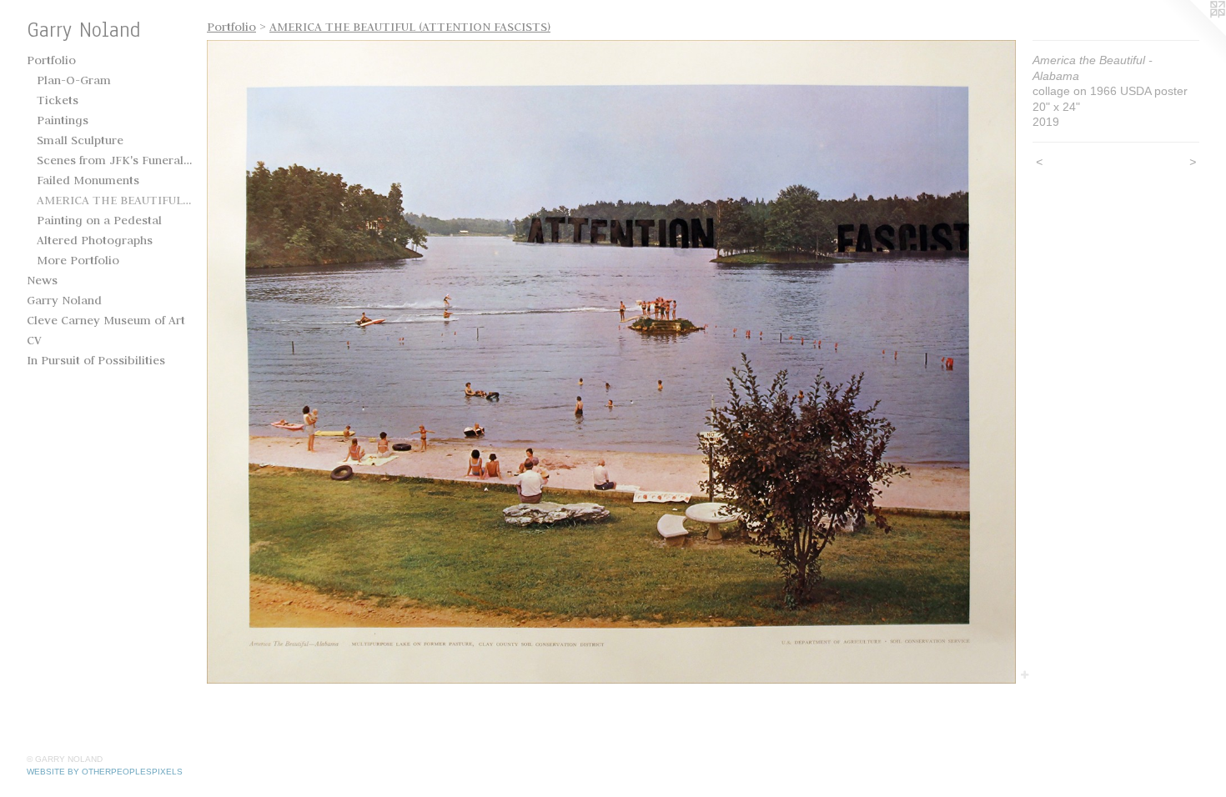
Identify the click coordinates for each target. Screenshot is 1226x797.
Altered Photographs (95, 240)
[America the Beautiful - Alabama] (611, 362)
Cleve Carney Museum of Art (106, 320)
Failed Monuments (88, 180)
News (42, 280)
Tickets (57, 100)
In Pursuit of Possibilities (96, 360)
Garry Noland (64, 300)
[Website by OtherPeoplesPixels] (1192, 33)
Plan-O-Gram (74, 80)
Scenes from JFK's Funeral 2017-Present (115, 160)
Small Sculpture (80, 140)
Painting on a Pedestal (99, 220)
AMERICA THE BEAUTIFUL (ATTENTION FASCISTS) (115, 200)
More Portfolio (78, 260)
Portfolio (51, 60)
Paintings (62, 120)
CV (34, 340)
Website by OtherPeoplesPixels (105, 771)
